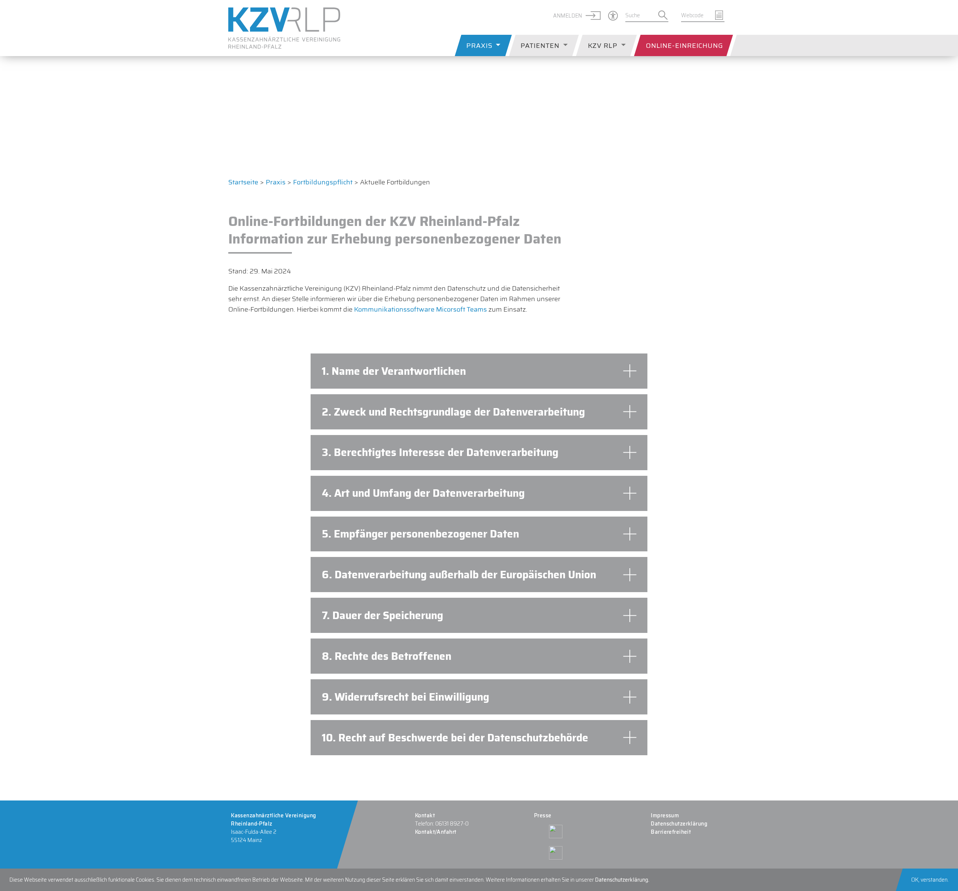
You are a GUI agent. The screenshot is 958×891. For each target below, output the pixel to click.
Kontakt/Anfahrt (435, 832)
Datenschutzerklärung (679, 824)
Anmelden (567, 16)
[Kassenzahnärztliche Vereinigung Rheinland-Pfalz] (284, 28)
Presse (543, 815)
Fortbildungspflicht (323, 182)
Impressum (665, 815)
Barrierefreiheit (671, 832)
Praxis (479, 45)
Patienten (540, 45)
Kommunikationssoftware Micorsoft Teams (420, 309)
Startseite (243, 182)
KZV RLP (602, 45)
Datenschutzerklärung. (622, 880)
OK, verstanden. (930, 880)
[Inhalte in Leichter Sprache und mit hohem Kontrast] (609, 16)
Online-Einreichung (684, 45)
